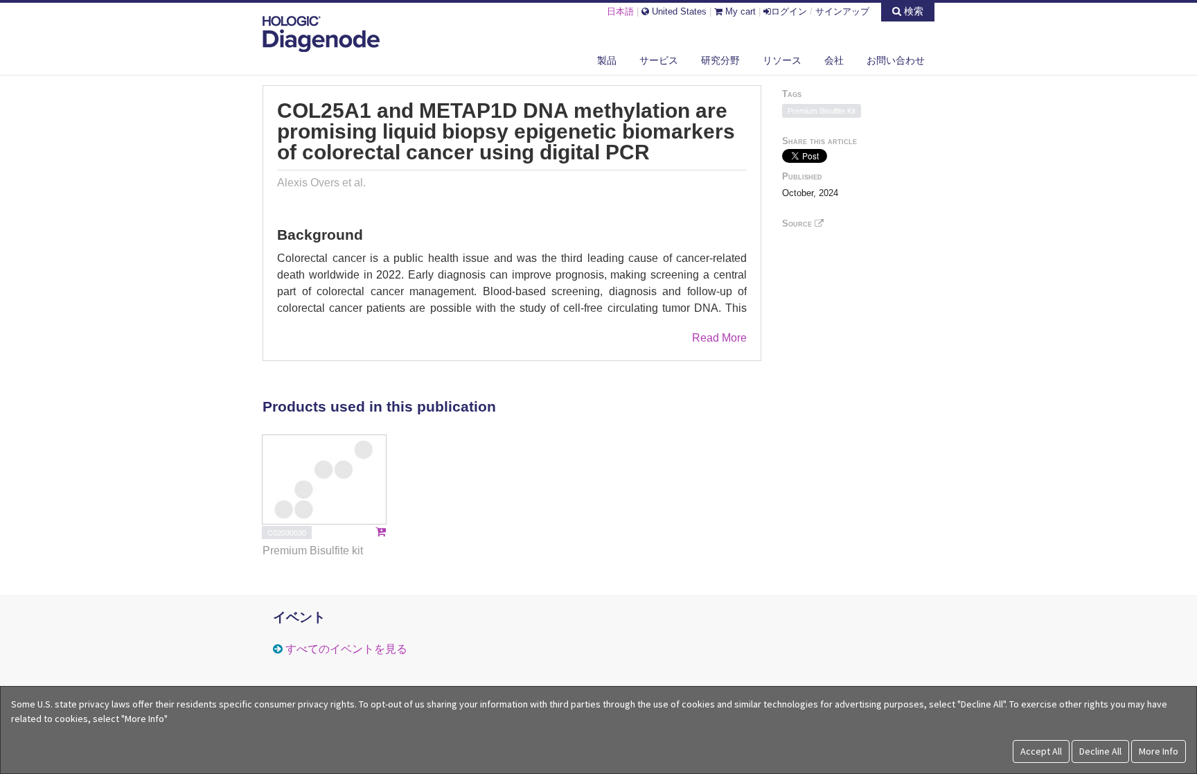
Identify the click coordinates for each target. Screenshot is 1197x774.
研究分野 (720, 60)
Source (798, 223)
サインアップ (842, 11)
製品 (607, 60)
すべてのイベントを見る (346, 649)
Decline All (1100, 751)
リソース (782, 60)
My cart (739, 11)
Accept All (1041, 751)
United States (678, 11)
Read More (719, 338)
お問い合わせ (896, 60)
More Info (1158, 751)
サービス (658, 60)
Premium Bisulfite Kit (821, 111)
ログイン (789, 11)
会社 (834, 60)
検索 (912, 11)
